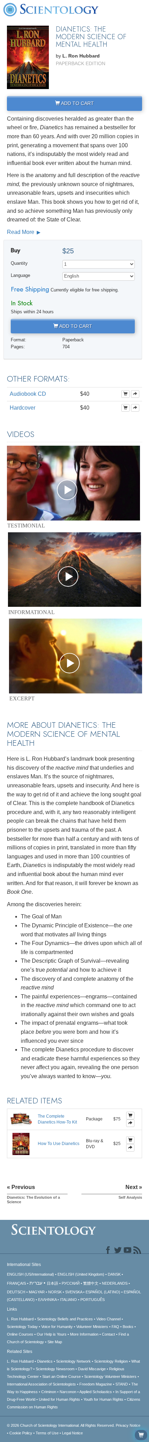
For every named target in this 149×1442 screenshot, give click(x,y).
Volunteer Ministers (92, 1327)
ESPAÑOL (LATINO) (103, 1292)
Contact (108, 1334)
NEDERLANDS (115, 1283)
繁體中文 (90, 1283)
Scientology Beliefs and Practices (65, 1319)
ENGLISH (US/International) (30, 1274)
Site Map (54, 1342)
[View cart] (141, 1435)
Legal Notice (72, 1433)
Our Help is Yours (52, 1334)
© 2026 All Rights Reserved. (61, 1425)
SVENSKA (73, 1292)
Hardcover (22, 408)
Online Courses (20, 1334)
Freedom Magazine (95, 1384)
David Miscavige (92, 1369)
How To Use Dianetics (58, 1143)
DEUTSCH (16, 1292)
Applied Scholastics (95, 1392)
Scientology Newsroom (55, 1369)
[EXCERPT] (75, 656)
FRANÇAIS (16, 1283)
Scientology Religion (111, 1361)
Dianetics (45, 1361)
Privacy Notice (128, 1425)
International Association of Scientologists (41, 1384)
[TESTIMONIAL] (73, 483)
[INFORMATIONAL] (74, 569)
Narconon (68, 1392)
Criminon (48, 1392)
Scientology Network (73, 1361)
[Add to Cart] (125, 394)
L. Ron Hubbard (20, 1319)
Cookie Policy (20, 1433)
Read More (21, 232)
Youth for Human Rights (103, 1399)
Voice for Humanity (57, 1327)
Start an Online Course (61, 1376)
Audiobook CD (28, 394)
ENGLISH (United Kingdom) (81, 1274)
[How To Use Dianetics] (20, 1143)
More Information (84, 1334)
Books (128, 1327)
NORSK (55, 1292)
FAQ (115, 1327)
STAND (121, 1384)
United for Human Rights (59, 1399)
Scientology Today (22, 1327)
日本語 (52, 1283)
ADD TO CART (77, 103)
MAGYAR (37, 1292)
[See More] (135, 394)
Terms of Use (47, 1433)
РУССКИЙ (71, 1283)
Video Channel (108, 1319)
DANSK (114, 1274)
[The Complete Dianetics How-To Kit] (21, 1119)
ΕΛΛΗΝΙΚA (47, 1299)
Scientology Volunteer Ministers (110, 1376)
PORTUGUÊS (92, 1299)
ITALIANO (68, 1299)
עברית (35, 1283)
